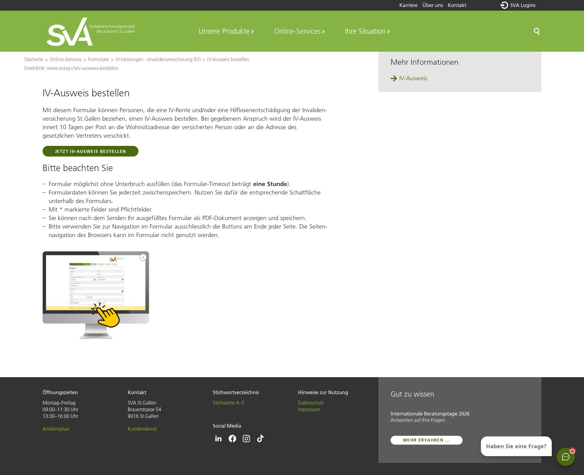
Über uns (432, 5)
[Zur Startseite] (92, 31)
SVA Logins (522, 5)
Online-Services (297, 31)
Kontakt (457, 5)
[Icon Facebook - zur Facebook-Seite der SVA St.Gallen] (232, 438)
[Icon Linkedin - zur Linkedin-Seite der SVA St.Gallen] (218, 438)
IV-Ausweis (413, 78)
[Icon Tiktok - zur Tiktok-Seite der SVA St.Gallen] (260, 438)
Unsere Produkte (224, 31)
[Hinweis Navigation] (96, 295)
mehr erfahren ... (426, 440)
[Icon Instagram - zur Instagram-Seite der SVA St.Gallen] (246, 438)
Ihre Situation (365, 31)
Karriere (408, 5)
